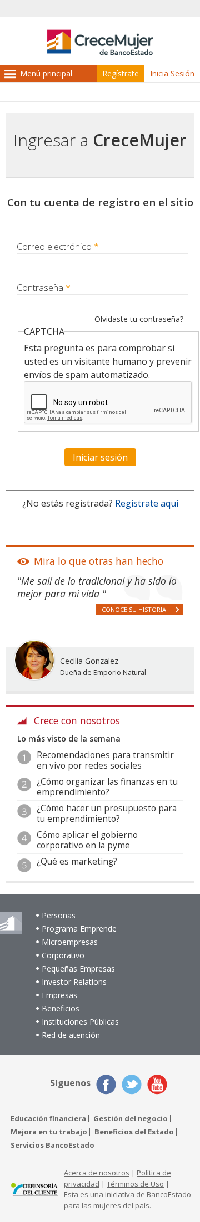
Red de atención (71, 1035)
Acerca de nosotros (96, 1173)
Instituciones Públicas (80, 1021)
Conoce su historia (134, 609)
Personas (59, 915)
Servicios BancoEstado (52, 1145)
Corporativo (63, 955)
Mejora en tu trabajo (49, 1132)
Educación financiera (48, 1118)
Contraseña (44, 288)
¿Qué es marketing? (77, 861)
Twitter (132, 1085)
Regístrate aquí (146, 503)
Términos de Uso (135, 1184)
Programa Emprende (79, 928)
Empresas (59, 995)
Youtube (157, 1085)
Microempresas (70, 942)
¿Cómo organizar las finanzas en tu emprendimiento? (107, 786)
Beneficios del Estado (134, 1132)
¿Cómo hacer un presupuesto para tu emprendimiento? (107, 813)
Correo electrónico (58, 247)
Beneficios (60, 1008)
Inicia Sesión (172, 73)
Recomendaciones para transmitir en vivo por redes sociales (105, 760)
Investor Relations (74, 981)
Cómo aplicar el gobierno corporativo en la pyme (87, 840)
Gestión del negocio (130, 1118)
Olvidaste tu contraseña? (138, 319)
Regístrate (120, 73)
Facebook (106, 1085)
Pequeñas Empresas (78, 968)
